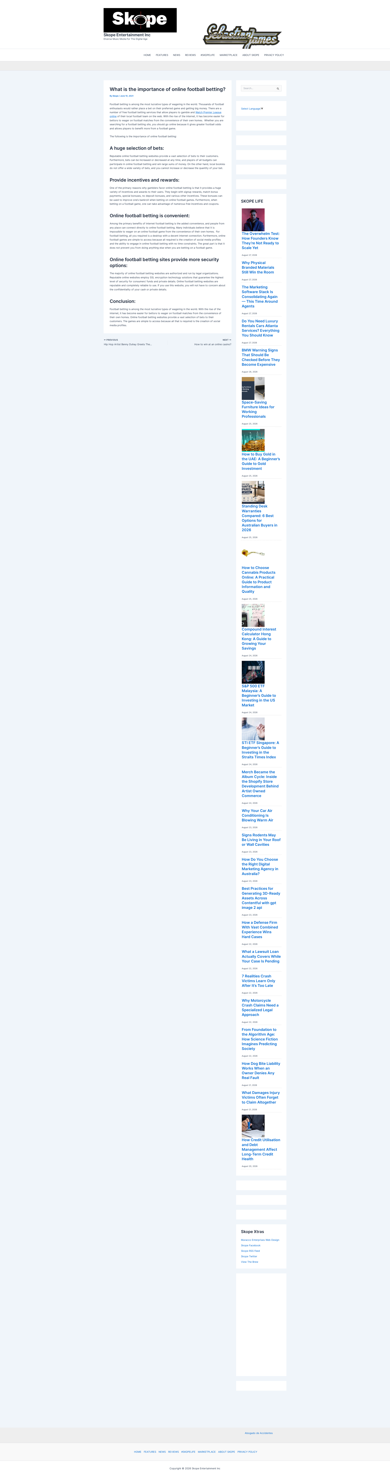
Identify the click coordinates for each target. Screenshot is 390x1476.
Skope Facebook (251, 1244)
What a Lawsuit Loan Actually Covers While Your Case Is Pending (261, 955)
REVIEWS (173, 1451)
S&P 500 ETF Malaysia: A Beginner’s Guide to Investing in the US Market (259, 695)
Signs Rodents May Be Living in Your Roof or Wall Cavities (261, 839)
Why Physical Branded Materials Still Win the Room (258, 267)
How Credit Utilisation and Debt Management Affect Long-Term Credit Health (261, 1148)
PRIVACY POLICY (247, 1451)
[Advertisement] (264, 1323)
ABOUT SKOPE (226, 1451)
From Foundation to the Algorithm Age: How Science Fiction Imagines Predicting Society (260, 1038)
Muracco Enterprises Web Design (260, 1239)
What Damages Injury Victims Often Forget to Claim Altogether (261, 1097)
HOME (137, 1451)
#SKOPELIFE (188, 1451)
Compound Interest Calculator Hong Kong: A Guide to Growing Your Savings (259, 638)
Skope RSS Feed (250, 1250)
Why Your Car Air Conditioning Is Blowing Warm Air (257, 815)
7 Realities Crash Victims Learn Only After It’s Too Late (258, 980)
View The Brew (249, 1261)
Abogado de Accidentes (259, 1433)
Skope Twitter (249, 1255)
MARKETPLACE (207, 1451)
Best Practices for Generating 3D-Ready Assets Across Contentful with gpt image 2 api (261, 897)
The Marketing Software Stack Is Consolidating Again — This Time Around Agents (260, 296)
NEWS (162, 1451)
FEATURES (150, 1451)
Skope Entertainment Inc (127, 34)
